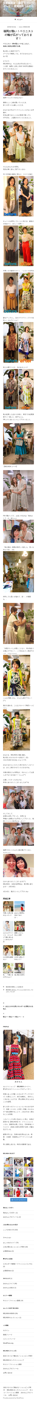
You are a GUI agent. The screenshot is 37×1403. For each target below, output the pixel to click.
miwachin (26, 27)
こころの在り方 (19, 987)
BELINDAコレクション (11, 1317)
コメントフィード (9, 1339)
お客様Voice (7, 1251)
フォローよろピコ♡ (20, 1200)
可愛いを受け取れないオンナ (8, 914)
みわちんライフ (8, 1283)
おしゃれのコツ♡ (9, 1242)
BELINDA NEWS (10, 987)
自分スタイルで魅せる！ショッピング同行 (17, 1356)
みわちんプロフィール (10, 1217)
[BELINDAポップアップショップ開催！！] (8, 1162)
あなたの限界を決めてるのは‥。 (19, 915)
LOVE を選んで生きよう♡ (19, 958)
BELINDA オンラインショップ (13, 1360)
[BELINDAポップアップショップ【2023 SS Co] (18, 1182)
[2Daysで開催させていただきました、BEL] (28, 1172)
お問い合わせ (7, 1373)
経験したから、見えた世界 (19, 934)
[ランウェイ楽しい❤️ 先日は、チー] (28, 1192)
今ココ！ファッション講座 (12, 1364)
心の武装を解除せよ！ (8, 958)
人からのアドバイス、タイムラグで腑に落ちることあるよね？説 (8, 937)
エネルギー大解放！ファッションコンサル (17, 1264)
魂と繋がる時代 (19, 975)
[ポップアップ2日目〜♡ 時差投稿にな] (18, 1172)
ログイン (6, 1330)
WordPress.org (8, 1343)
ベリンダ (12, 991)
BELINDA (8, 989)
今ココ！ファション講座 (11, 1300)
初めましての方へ (9, 1213)
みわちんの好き (8, 1288)
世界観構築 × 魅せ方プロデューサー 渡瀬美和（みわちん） (18, 6)
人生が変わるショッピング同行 (14, 1247)
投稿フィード (7, 1335)
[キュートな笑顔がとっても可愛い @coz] (8, 1182)
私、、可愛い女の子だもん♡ (8, 976)
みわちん (14, 989)
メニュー (20, 19)
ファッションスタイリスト (23, 989)
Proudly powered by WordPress (13, 1398)
